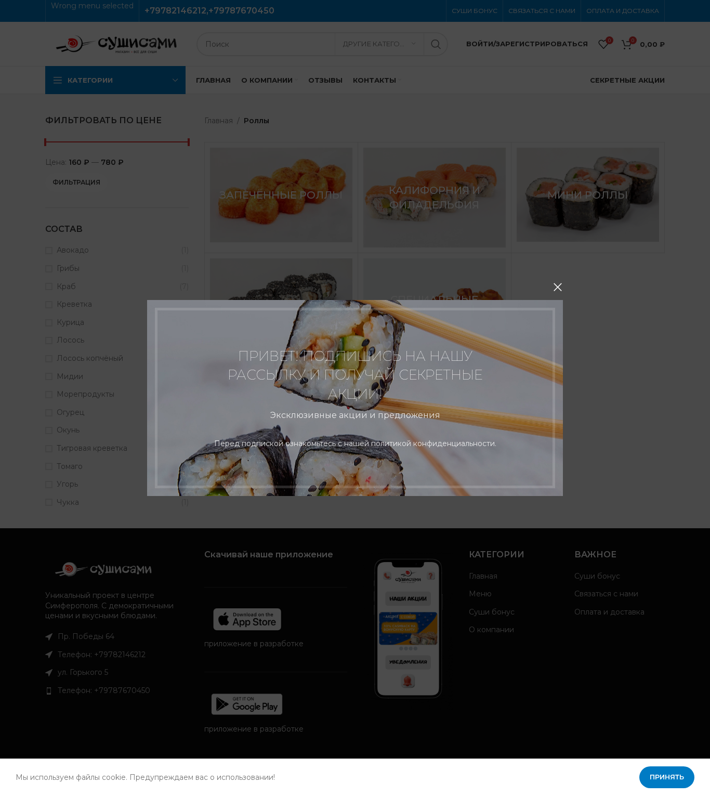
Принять (667, 777)
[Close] (558, 287)
